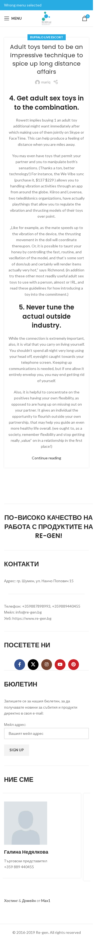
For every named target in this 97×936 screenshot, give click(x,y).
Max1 (45, 900)
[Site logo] (46, 18)
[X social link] (33, 664)
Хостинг (11, 900)
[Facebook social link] (19, 664)
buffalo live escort (46, 37)
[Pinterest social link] (73, 664)
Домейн (29, 900)
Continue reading (46, 458)
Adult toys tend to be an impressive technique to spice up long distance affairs (46, 59)
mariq (45, 82)
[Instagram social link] (46, 664)
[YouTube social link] (60, 664)
